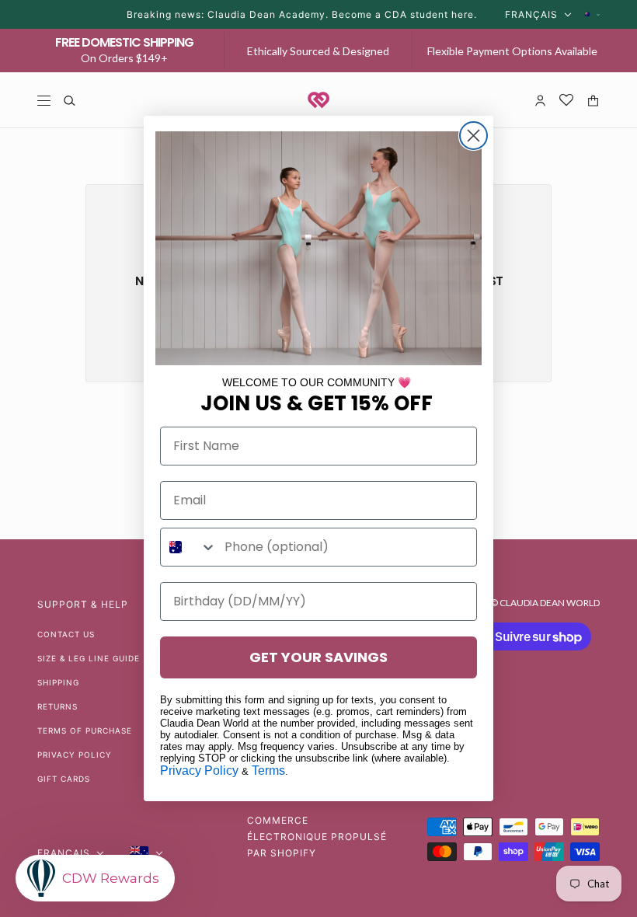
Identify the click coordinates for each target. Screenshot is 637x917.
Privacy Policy (199, 770)
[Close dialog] (473, 135)
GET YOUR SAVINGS (318, 657)
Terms (268, 770)
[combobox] (189, 547)
